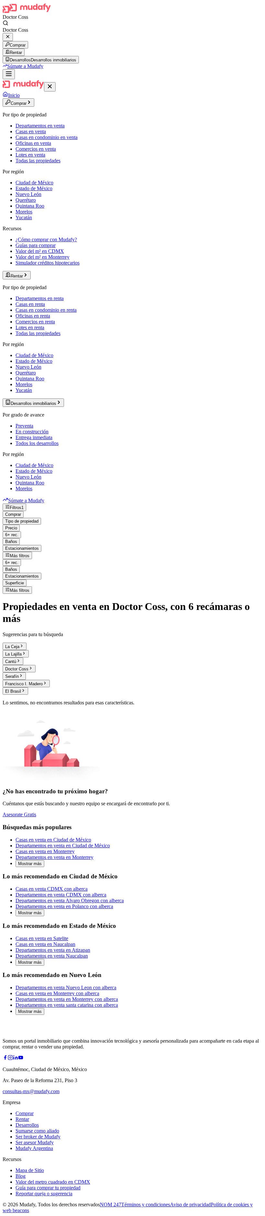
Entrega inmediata (34, 437)
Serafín (12, 676)
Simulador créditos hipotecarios (48, 263)
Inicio (14, 95)
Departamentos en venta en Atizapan (53, 950)
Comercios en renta (35, 321)
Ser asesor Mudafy (35, 1142)
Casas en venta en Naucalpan (45, 944)
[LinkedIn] (15, 1058)
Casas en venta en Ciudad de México (53, 839)
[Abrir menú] (9, 74)
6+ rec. (11, 534)
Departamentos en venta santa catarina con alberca (67, 1005)
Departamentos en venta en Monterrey (54, 857)
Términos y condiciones (145, 1204)
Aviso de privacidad (190, 1204)
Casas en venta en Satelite (42, 938)
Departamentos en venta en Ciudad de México (63, 845)
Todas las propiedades (38, 160)
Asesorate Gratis (19, 814)
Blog (21, 1176)
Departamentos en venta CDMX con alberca (61, 894)
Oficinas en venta (33, 143)
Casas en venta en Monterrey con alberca (57, 993)
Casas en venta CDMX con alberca (52, 889)
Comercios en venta (36, 149)
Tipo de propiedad (21, 521)
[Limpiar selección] (8, 37)
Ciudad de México (34, 182)
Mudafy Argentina (34, 1148)
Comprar (18, 45)
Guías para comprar (36, 245)
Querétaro (26, 200)
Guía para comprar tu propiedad (48, 1187)
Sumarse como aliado (37, 1131)
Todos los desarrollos (37, 443)
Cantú (10, 661)
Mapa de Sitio (30, 1170)
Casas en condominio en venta (47, 137)
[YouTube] (20, 1058)
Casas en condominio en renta (46, 310)
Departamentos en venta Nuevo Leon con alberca (66, 987)
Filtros (17, 507)
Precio (11, 528)
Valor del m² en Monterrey (42, 257)
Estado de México (34, 188)
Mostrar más (30, 863)
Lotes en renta (30, 327)
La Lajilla (13, 654)
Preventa (24, 426)
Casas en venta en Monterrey (45, 851)
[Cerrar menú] (50, 87)
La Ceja (12, 646)
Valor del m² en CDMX (40, 251)
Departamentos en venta (40, 125)
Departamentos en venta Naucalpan (52, 956)
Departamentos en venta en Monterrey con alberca (67, 999)
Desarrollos (27, 1125)
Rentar (16, 52)
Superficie (14, 583)
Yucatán (24, 217)
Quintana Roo (30, 206)
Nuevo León (28, 194)
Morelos (24, 211)
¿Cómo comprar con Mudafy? (46, 239)
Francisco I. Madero (24, 683)
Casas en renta (30, 304)
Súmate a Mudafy (25, 66)
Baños (11, 541)
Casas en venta (31, 131)
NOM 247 (110, 1204)
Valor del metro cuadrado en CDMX (53, 1182)
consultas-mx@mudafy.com (31, 1091)
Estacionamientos (22, 548)
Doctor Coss (16, 669)
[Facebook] (5, 1058)
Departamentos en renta (40, 298)
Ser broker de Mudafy (38, 1136)
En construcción (32, 431)
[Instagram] (10, 1058)
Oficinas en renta (33, 316)
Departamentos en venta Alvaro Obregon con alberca (70, 900)
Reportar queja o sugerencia (44, 1193)
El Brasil (13, 691)
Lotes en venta (30, 154)
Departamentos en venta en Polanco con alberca (64, 906)
